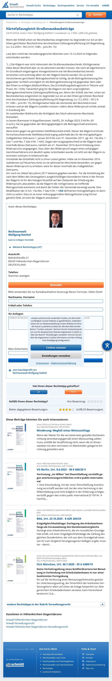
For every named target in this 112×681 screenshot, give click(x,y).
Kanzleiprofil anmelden (53, 654)
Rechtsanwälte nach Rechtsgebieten (58, 661)
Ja (39, 391)
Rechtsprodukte (66, 5)
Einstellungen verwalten (56, 355)
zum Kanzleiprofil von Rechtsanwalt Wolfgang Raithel (30, 371)
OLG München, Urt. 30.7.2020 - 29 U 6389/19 (65, 564)
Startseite (90, 654)
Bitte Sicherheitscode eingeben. (26, 349)
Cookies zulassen (56, 347)
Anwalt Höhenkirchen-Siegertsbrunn (26, 619)
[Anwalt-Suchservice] (18, 6)
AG (61, 190)
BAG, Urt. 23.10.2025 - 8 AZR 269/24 (59, 518)
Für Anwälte (92, 5)
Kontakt (89, 657)
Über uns (90, 668)
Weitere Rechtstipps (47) (27, 247)
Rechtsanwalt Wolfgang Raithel (19, 233)
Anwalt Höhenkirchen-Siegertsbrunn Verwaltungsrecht (37, 626)
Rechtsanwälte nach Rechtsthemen (58, 665)
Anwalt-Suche (33, 5)
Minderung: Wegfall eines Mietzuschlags (63, 430)
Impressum (42, 363)
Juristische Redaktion (52, 672)
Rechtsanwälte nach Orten (54, 658)
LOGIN (105, 5)
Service (80, 5)
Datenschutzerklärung (63, 363)
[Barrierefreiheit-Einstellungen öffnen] (107, 345)
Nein (73, 391)
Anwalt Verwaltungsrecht (20, 623)
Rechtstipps (49, 5)
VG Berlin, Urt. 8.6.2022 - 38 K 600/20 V (61, 469)
